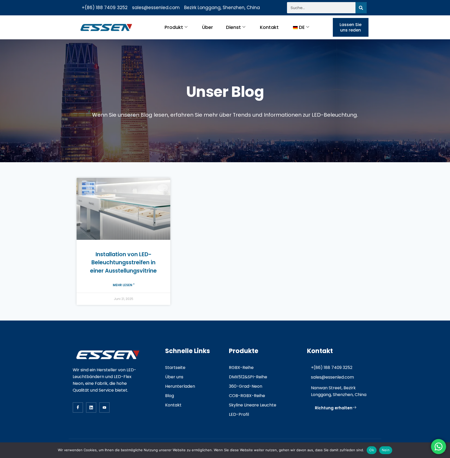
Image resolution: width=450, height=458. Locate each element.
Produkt (174, 27)
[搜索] (361, 7)
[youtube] (104, 407)
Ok (371, 450)
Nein (386, 450)
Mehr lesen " (123, 285)
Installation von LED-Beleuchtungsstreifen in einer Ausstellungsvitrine (123, 262)
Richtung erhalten (333, 407)
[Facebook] (78, 407)
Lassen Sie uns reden (350, 27)
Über (207, 27)
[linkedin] (91, 407)
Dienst (233, 27)
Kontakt (269, 27)
